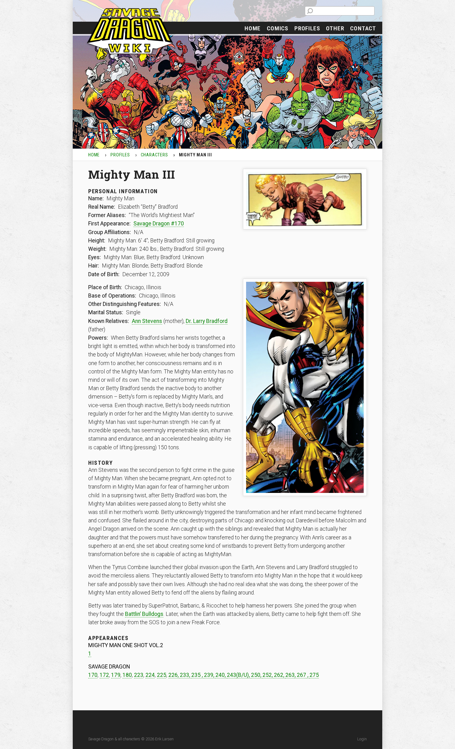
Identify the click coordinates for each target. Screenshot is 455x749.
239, (209, 675)
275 (314, 675)
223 (138, 675)
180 (127, 675)
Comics (277, 28)
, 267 (300, 675)
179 (115, 675)
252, (268, 675)
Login (362, 739)
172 (104, 675)
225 (161, 675)
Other (335, 28)
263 (290, 675)
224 (150, 675)
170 (93, 675)
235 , (197, 675)
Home (253, 28)
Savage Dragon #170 (158, 223)
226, (174, 675)
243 (231, 675)
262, (279, 675)
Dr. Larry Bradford (207, 321)
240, (221, 675)
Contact (363, 28)
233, (185, 675)
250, (256, 675)
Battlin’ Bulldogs (144, 614)
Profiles (307, 28)
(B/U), (243, 675)
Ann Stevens (147, 321)
